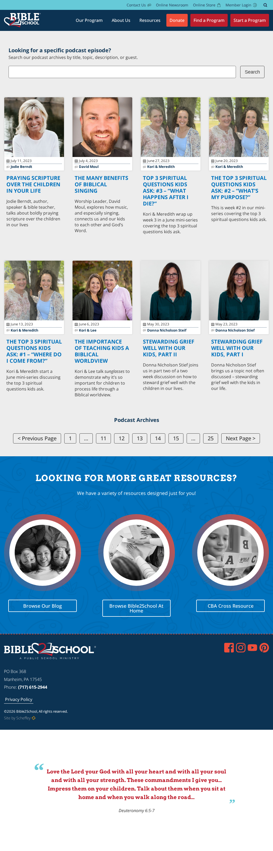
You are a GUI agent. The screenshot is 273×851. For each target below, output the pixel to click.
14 (158, 438)
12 (122, 438)
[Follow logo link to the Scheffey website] (33, 718)
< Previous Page (37, 438)
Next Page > (240, 438)
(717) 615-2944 (32, 687)
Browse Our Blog (42, 606)
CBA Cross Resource (231, 606)
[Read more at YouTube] (252, 647)
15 (176, 438)
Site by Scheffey (17, 717)
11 (103, 438)
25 (211, 438)
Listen (34, 235)
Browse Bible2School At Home (136, 608)
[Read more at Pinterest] (264, 647)
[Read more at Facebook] (229, 647)
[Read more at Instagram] (241, 647)
